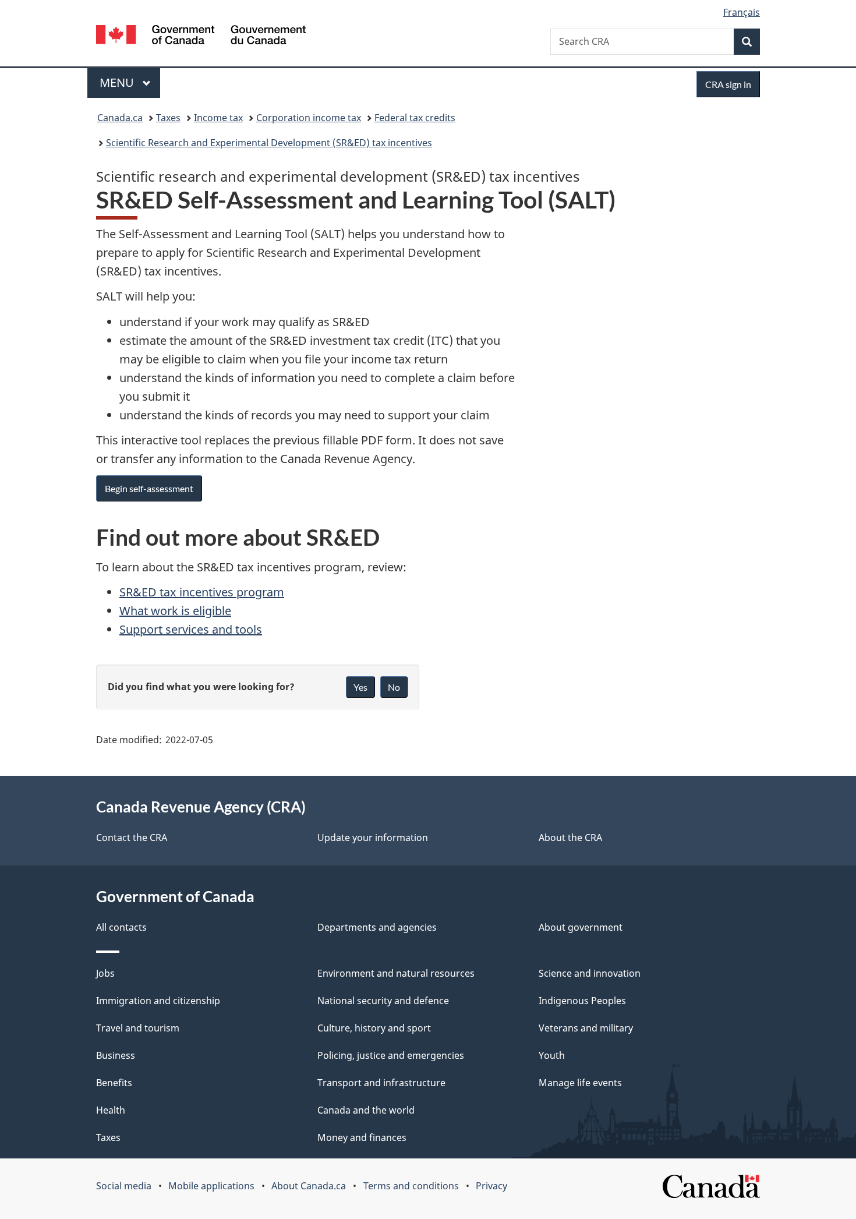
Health (110, 1110)
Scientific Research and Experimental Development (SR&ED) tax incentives (269, 142)
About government (580, 927)
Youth (552, 1055)
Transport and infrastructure (381, 1082)
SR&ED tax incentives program (201, 592)
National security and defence (383, 1000)
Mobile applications (211, 1185)
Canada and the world (366, 1110)
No (394, 686)
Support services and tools (190, 629)
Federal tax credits (414, 117)
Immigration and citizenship (158, 1000)
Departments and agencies (377, 927)
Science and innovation (590, 973)
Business (115, 1055)
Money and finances (361, 1137)
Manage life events (580, 1082)
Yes (360, 686)
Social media (123, 1185)
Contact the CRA (131, 837)
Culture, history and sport (374, 1028)
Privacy (491, 1185)
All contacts (121, 927)
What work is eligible (175, 611)
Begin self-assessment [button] (149, 488)
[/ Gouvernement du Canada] (201, 36)
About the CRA (570, 837)
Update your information (372, 837)
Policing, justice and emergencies (390, 1055)
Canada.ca (120, 117)
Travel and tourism (137, 1028)
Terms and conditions (411, 1185)
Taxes (168, 117)
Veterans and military (586, 1028)
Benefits (114, 1082)
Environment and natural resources (396, 973)
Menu (118, 82)
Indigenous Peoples (582, 1000)
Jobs (105, 973)
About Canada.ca (308, 1185)
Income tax (218, 117)
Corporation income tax (308, 117)
